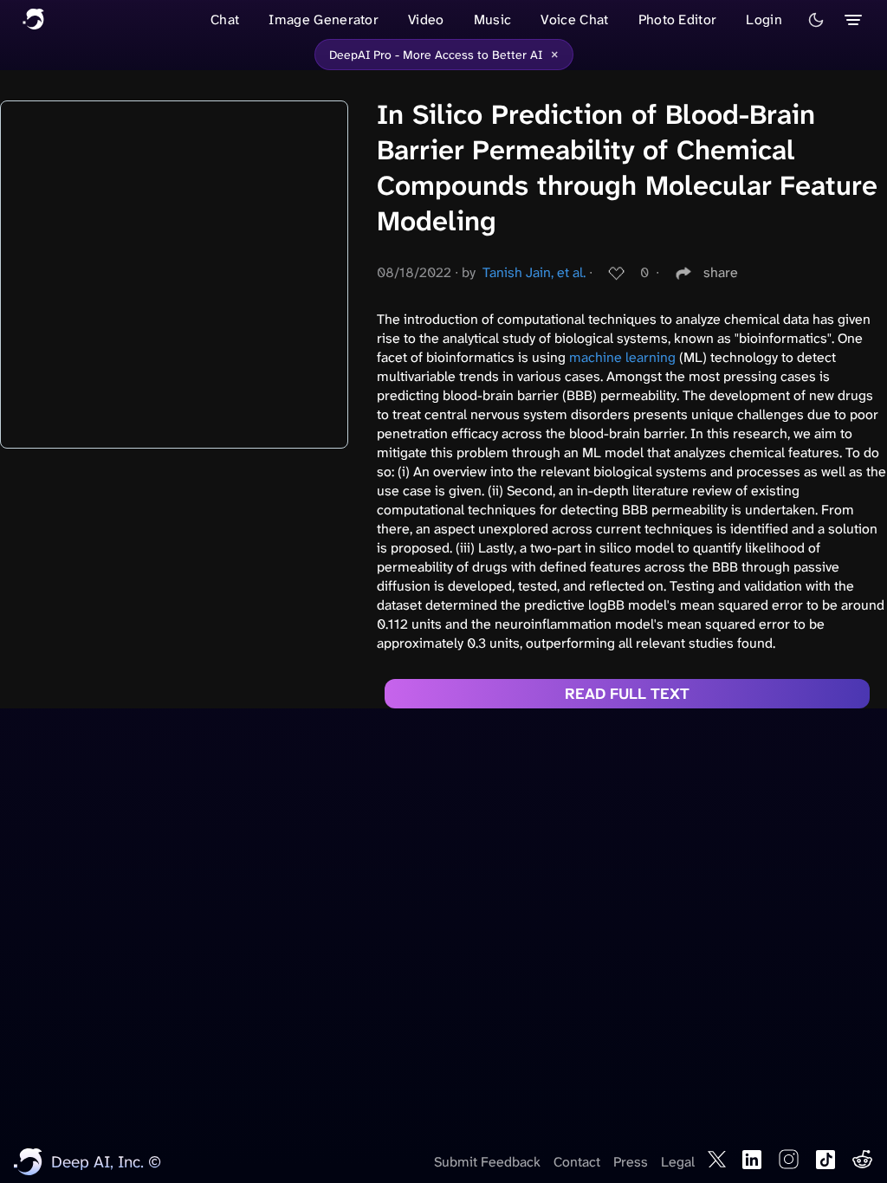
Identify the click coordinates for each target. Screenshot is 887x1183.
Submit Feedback (487, 1162)
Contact (577, 1162)
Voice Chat (574, 19)
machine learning (622, 357)
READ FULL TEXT (627, 693)
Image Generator (324, 19)
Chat (224, 19)
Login (764, 19)
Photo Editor (677, 19)
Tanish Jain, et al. (534, 272)
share (720, 272)
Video (426, 19)
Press (630, 1162)
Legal (678, 1162)
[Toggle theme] (816, 20)
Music (493, 19)
